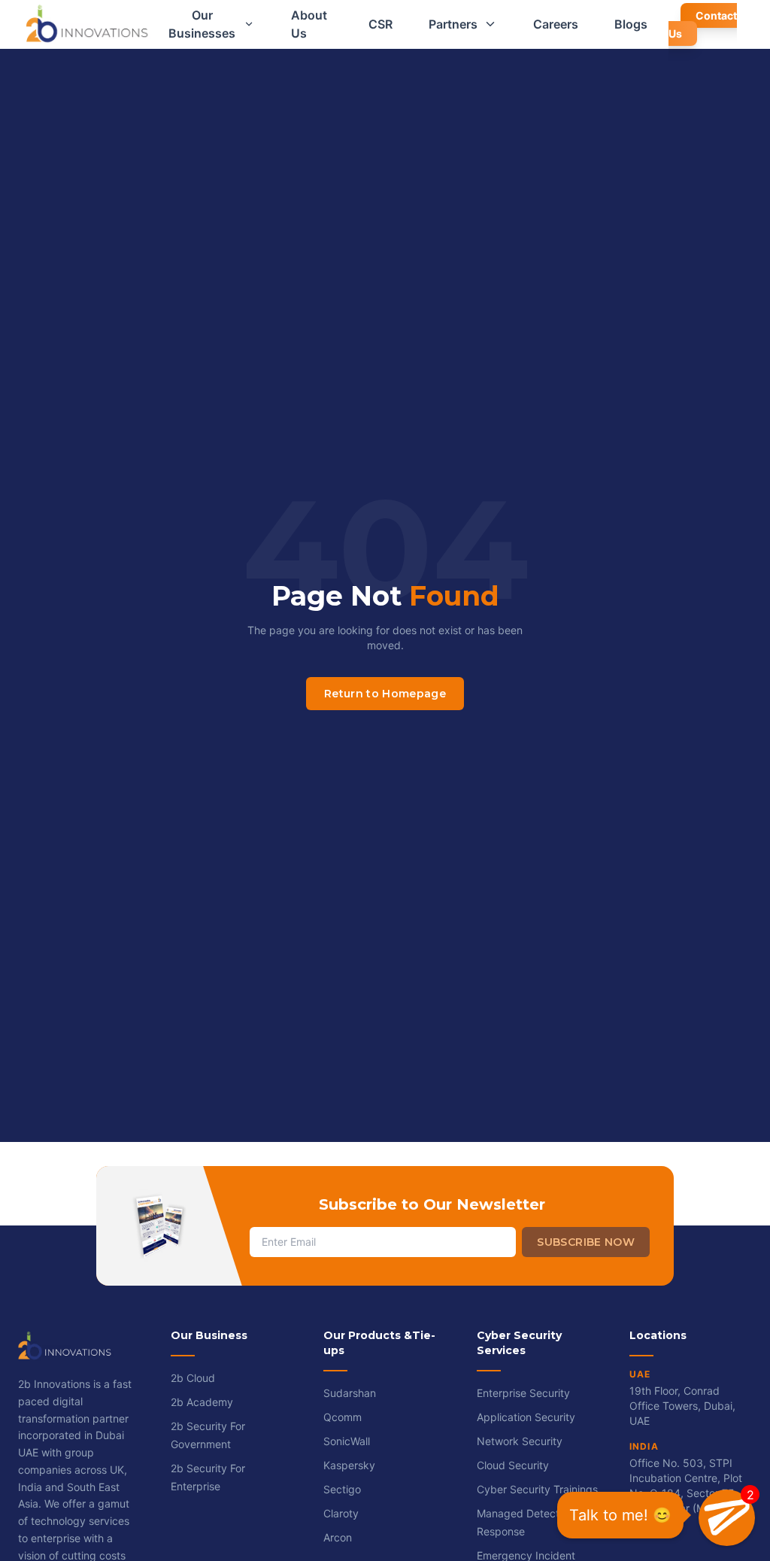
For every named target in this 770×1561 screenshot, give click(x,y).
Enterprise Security (523, 1392)
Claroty (341, 1513)
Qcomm (342, 1417)
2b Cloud (193, 1377)
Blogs (630, 24)
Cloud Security (513, 1465)
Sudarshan (349, 1392)
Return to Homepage (385, 693)
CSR (380, 24)
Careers (555, 24)
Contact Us (702, 24)
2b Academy (202, 1401)
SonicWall (346, 1441)
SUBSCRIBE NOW (586, 1242)
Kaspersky (349, 1465)
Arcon (337, 1537)
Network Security (519, 1441)
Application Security (526, 1417)
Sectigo (342, 1489)
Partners (453, 24)
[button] (727, 1518)
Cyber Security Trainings (537, 1489)
